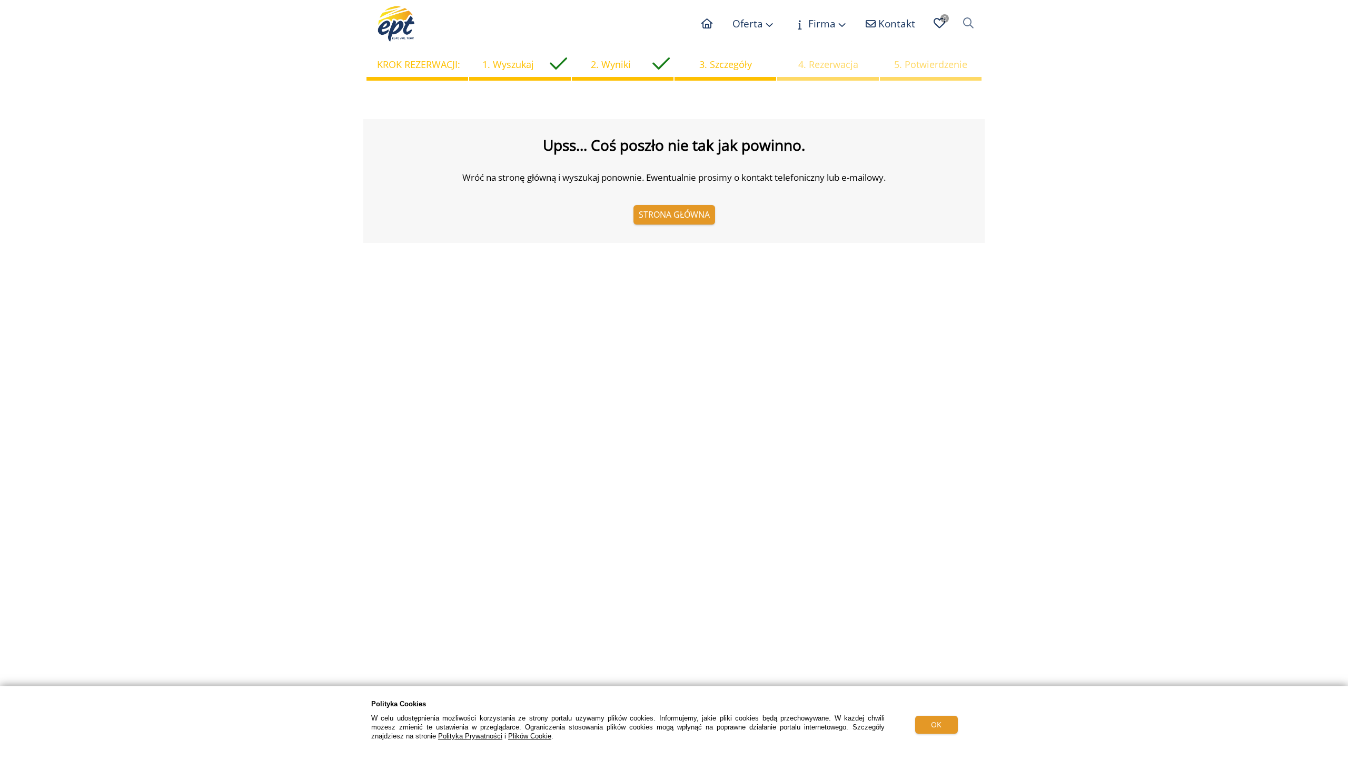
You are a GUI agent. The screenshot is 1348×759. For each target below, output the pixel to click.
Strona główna (674, 214)
